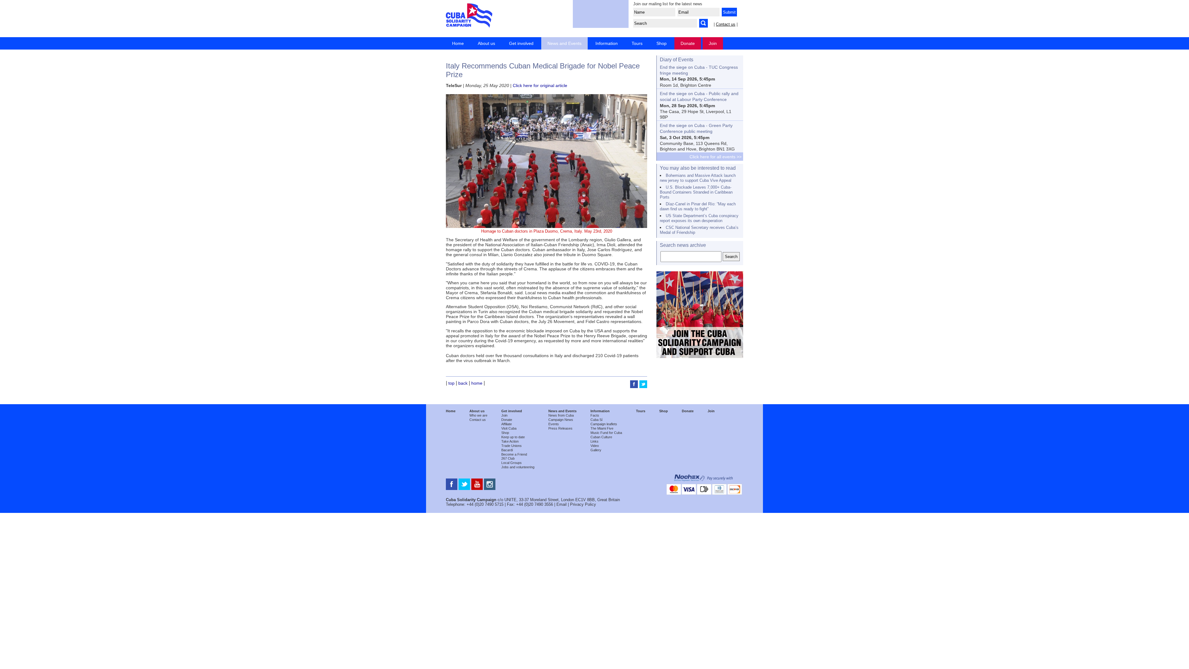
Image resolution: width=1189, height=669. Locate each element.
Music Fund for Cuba (606, 433)
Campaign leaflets (603, 424)
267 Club (508, 458)
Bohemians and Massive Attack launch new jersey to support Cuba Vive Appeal (698, 178)
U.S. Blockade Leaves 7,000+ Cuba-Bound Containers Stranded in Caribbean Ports (696, 192)
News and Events (564, 43)
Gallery (595, 450)
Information (606, 43)
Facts (594, 415)
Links (594, 441)
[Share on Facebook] (634, 386)
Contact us (725, 24)
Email (561, 504)
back (463, 383)
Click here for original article (540, 85)
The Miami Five (601, 428)
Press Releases (560, 428)
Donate (688, 43)
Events (553, 424)
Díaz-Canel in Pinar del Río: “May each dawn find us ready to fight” (698, 206)
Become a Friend (514, 454)
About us (486, 43)
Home (458, 43)
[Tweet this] (643, 386)
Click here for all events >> (716, 156)
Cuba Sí (596, 420)
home (476, 383)
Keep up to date (513, 437)
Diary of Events (676, 59)
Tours (637, 43)
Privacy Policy (583, 504)
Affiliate (506, 424)
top (451, 383)
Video (594, 446)
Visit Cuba (508, 428)
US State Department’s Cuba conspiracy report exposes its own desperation (699, 218)
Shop (661, 43)
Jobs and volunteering (517, 467)
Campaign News (560, 420)
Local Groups (511, 463)
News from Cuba (561, 415)
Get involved (521, 43)
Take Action (510, 441)
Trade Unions (511, 446)
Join (713, 43)
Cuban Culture (601, 437)
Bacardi (507, 450)
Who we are (478, 415)
